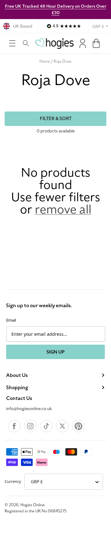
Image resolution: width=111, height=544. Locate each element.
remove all (63, 209)
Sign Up (55, 352)
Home (44, 61)
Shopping (17, 387)
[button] (12, 43)
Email (11, 320)
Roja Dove (63, 61)
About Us (17, 375)
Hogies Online (32, 505)
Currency (13, 481)
